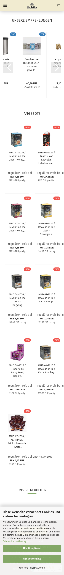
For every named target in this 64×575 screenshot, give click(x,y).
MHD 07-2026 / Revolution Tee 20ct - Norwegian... (46, 229)
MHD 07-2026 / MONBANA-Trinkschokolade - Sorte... (17, 442)
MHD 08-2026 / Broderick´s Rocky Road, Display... (17, 371)
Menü (5, 5)
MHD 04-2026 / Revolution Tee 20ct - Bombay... (47, 369)
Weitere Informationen (32, 567)
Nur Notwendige (32, 558)
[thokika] (32, 5)
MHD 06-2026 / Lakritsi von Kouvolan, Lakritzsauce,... (46, 158)
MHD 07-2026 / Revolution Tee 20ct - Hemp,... (17, 156)
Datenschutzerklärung (14, 541)
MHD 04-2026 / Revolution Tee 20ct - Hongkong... (17, 300)
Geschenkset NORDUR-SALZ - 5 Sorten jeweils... (32, 65)
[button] (8, 67)
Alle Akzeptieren (32, 548)
